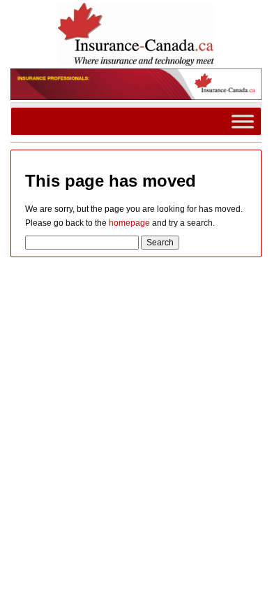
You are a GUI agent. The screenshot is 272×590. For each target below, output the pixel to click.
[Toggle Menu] (243, 120)
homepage (129, 223)
